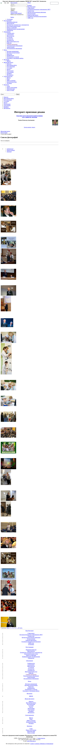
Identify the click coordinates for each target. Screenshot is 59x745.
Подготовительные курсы (13, 26)
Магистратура (10, 23)
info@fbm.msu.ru (31, 741)
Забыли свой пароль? (16, 13)
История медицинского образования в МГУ (38, 9)
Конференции (10, 55)
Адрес (8, 86)
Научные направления (13, 51)
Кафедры (9, 43)
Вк (5, 3)
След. (21, 628)
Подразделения (31, 13)
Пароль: (13, 5)
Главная (29, 5)
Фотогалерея (10, 70)
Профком (9, 73)
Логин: (12, 4)
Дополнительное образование (14, 45)
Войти (12, 17)
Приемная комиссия (12, 22)
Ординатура (10, 38)
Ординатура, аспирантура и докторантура (18, 24)
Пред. (8, 628)
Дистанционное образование (14, 48)
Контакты (6, 84)
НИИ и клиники (11, 80)
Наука (5, 50)
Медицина (6, 59)
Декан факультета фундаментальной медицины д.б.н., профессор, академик (29, 116)
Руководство (30, 11)
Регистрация (14, 11)
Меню (29, 2)
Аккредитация (10, 47)
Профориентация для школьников (16, 29)
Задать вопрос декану (29, 127)
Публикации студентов (13, 56)
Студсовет (9, 68)
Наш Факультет (31, 6)
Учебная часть (10, 33)
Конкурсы (9, 54)
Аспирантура (10, 40)
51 (18, 628)
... (11, 628)
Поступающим (7, 20)
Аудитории (10, 19)
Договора (9, 83)
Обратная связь (54, 3)
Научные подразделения (13, 52)
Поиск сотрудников (12, 87)
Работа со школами (12, 27)
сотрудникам (10, 72)
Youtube (8, 3)
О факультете (30, 8)
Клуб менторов (11, 66)
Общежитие (10, 30)
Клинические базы (12, 82)
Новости (9, 63)
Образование (7, 31)
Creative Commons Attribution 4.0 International (41, 743)
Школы (9, 77)
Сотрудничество (8, 76)
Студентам (9, 37)
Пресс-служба (10, 90)
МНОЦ (9, 61)
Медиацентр (10, 75)
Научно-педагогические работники (36, 12)
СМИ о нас (30, 17)
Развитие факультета (32, 15)
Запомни (13, 8)
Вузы (8, 79)
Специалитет (10, 34)
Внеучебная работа (12, 65)
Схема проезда (41, 738)
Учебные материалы (12, 44)
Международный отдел (13, 41)
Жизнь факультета (8, 62)
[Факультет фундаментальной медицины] (1, 2)
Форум (8, 69)
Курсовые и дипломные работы (15, 58)
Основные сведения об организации (37, 16)
